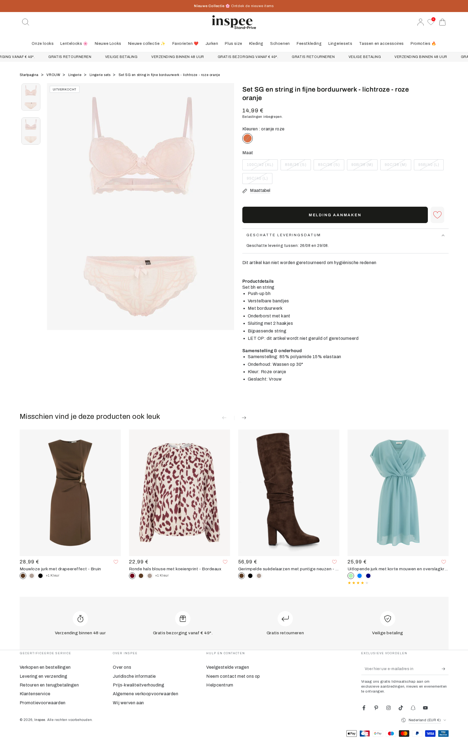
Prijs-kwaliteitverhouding (138, 685)
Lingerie (75, 75)
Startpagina (30, 75)
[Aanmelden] (445, 669)
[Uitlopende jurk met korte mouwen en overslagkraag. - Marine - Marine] (368, 575)
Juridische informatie (134, 676)
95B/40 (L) (430, 166)
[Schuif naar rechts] (227, 213)
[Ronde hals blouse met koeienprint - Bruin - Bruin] (141, 575)
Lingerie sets (100, 75)
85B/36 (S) (297, 166)
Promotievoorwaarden (43, 702)
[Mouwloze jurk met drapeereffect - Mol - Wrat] (31, 575)
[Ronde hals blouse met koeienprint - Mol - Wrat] (149, 575)
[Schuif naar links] (54, 213)
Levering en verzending (43, 676)
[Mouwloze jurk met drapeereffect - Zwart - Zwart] (40, 575)
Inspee (39, 720)
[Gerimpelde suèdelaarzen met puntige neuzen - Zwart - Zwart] (250, 575)
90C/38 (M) (396, 166)
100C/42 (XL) (259, 166)
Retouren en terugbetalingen (49, 685)
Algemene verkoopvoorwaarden (145, 693)
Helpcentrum (219, 685)
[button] (26, 22)
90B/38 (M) (363, 166)
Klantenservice (35, 693)
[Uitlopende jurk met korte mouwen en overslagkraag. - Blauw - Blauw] (359, 575)
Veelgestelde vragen (227, 667)
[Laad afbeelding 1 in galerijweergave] (31, 97)
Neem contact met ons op (233, 676)
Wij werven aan (128, 702)
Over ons (122, 667)
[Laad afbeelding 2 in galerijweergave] (31, 131)
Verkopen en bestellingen (45, 667)
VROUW (53, 75)
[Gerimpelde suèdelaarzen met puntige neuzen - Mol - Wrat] (259, 575)
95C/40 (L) (258, 180)
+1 (53, 575)
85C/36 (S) (330, 166)
